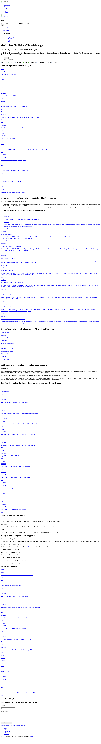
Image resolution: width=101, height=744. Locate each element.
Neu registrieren (5, 30)
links (2, 739)
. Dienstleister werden (12, 37)
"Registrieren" (31, 547)
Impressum (6, 734)
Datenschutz (7, 731)
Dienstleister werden (9, 6)
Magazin (6, 8)
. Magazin (9, 38)
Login (5, 11)
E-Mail (2, 23)
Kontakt (6, 732)
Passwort (21, 23)
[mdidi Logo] (4, 2)
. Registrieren (10, 40)
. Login (9, 41)
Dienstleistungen (8, 5)
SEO (2, 742)
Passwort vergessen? (6, 27)
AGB (5, 729)
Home (5, 728)
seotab (31, 736)
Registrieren (7, 12)
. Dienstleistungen (11, 35)
